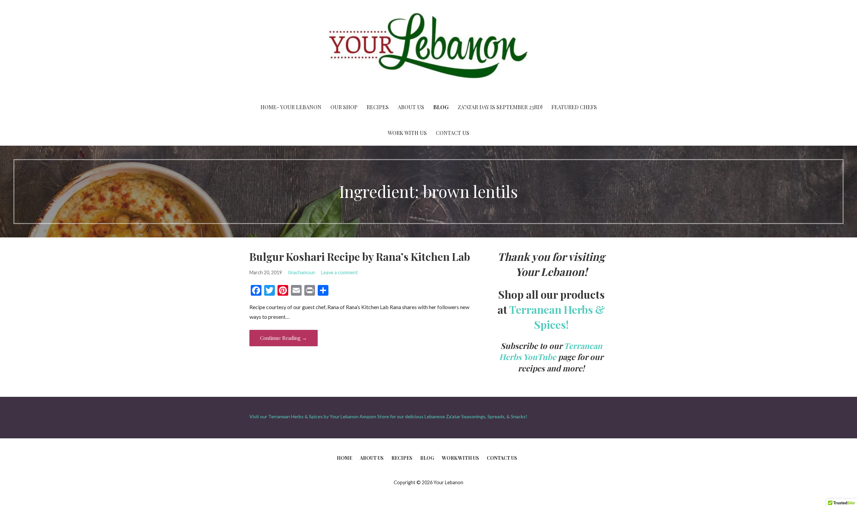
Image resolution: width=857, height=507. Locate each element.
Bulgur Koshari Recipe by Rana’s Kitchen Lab (359, 256)
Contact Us (452, 132)
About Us (411, 107)
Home (344, 458)
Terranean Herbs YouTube (550, 351)
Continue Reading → (283, 338)
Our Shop (344, 107)
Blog (441, 107)
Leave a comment (339, 272)
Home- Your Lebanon (290, 107)
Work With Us (407, 132)
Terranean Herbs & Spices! (557, 317)
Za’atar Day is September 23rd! (500, 107)
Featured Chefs (574, 107)
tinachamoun (301, 272)
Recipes (378, 107)
